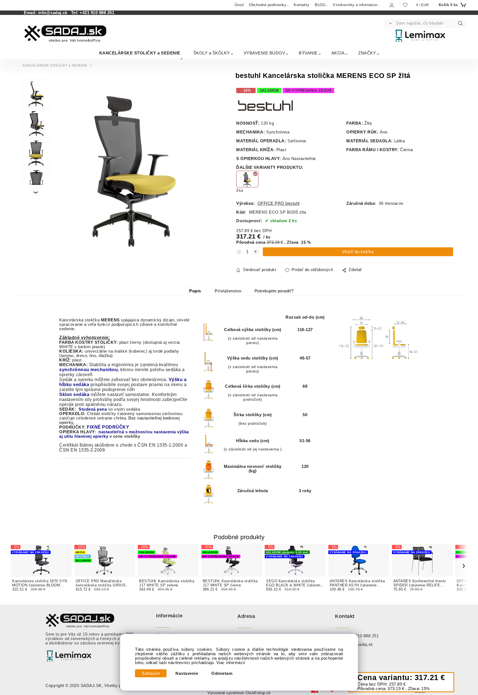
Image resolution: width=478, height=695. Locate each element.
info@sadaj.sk (54, 13)
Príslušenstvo (228, 291)
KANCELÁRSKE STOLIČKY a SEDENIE (139, 53)
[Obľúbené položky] (405, 4)
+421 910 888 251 (97, 13)
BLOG (320, 5)
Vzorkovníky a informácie (355, 5)
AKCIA (338, 53)
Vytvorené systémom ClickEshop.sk (239, 693)
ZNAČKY (367, 53)
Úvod (239, 5)
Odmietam (221, 673)
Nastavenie (186, 673)
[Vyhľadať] (389, 23)
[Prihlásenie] (391, 5)
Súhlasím (151, 673)
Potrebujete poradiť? (274, 291)
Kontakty (301, 5)
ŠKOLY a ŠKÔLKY (211, 53)
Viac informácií (230, 662)
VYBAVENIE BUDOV (264, 53)
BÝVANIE (308, 53)
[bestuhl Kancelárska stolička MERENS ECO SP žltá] (134, 165)
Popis (195, 291)
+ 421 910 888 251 (361, 636)
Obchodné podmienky (267, 5)
